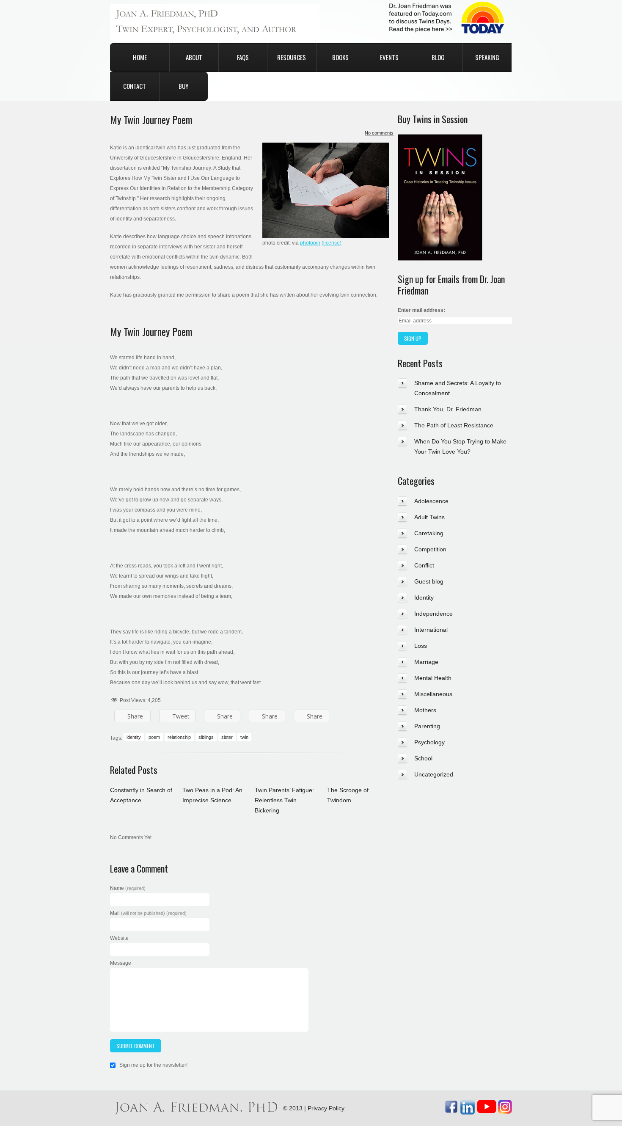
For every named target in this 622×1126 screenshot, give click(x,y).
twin (244, 737)
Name (128, 888)
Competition (430, 549)
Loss (420, 645)
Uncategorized (433, 774)
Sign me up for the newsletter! (152, 1065)
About (194, 57)
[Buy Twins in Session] (440, 139)
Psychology (429, 742)
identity (134, 737)
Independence (433, 613)
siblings (206, 737)
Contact (134, 86)
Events (389, 57)
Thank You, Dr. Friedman (448, 409)
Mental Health (432, 677)
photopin (310, 243)
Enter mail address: (421, 310)
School (423, 758)
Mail (148, 913)
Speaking (487, 57)
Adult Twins (429, 517)
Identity (424, 597)
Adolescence (431, 501)
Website (119, 938)
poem (154, 737)
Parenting (427, 726)
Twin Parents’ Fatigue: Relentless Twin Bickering (284, 800)
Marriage (426, 661)
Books (340, 57)
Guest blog (428, 581)
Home (140, 57)
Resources (291, 57)
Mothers (425, 710)
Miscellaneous (433, 694)
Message (120, 963)
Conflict (424, 565)
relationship (179, 737)
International (431, 629)
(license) (331, 243)
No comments (379, 132)
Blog (438, 57)
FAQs (243, 57)
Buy (183, 86)
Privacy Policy (326, 1108)
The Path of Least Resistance (453, 425)
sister (227, 737)
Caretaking (428, 533)
